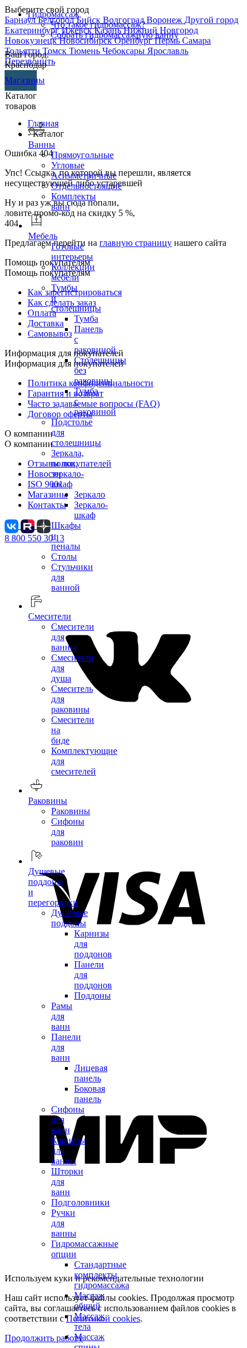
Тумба (86, 318)
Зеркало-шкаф (91, 510)
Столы (64, 556)
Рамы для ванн (61, 1016)
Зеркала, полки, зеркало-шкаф (67, 468)
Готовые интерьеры (72, 251)
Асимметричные (84, 175)
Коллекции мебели (73, 272)
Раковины (70, 811)
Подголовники (80, 1202)
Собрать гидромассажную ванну (115, 35)
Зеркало (89, 494)
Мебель (42, 236)
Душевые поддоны (69, 918)
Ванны (41, 144)
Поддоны (92, 995)
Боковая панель (89, 1094)
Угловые (67, 165)
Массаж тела (89, 1321)
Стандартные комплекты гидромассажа (101, 1275)
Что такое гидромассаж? (98, 24)
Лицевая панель (90, 1073)
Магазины (21, 80)
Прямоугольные (82, 155)
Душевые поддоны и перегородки (53, 886)
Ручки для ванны (63, 1223)
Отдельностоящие (86, 186)
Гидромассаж (53, 14)
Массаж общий (89, 1301)
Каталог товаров (21, 101)
